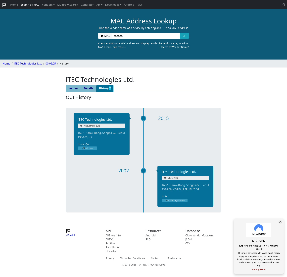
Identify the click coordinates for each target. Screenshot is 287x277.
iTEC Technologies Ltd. (28, 63)
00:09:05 (51, 63)
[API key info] (283, 5)
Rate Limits (112, 247)
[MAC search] (184, 36)
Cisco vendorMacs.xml (199, 235)
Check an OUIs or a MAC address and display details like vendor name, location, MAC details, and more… (143, 45)
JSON (188, 239)
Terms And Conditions (132, 258)
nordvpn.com (259, 269)
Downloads (112, 4)
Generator (87, 4)
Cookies (155, 258)
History (105, 88)
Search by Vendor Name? (175, 47)
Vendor (73, 88)
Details (88, 88)
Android (129, 4)
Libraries (111, 251)
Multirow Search (67, 4)
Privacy (110, 258)
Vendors (47, 4)
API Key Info (113, 235)
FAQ (139, 4)
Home (14, 4)
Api (98, 4)
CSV (187, 243)
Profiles (110, 243)
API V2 (110, 239)
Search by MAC (30, 4)
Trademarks (174, 258)
